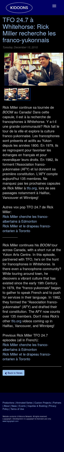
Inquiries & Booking (37, 405)
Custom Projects (42, 402)
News (14, 405)
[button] (32, 68)
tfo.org (32, 187)
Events (22, 405)
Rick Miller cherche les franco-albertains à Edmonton (25, 219)
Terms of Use (17, 408)
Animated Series (24, 402)
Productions (8, 402)
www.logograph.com (10, 421)
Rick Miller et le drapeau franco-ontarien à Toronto (27, 228)
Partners (57, 402)
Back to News (14, 373)
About (7, 405)
